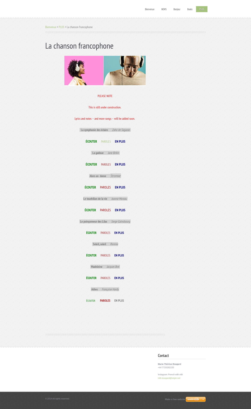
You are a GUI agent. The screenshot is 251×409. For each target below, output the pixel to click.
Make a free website (175, 399)
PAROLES (106, 141)
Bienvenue (149, 8)
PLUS (201, 9)
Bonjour (176, 8)
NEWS (163, 8)
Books (189, 8)
